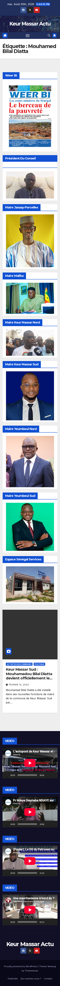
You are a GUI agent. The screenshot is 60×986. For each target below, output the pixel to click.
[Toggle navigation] (27, 35)
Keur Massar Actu (30, 24)
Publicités (13, 978)
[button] (49, 35)
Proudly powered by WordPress (21, 966)
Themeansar (31, 970)
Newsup (52, 966)
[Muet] (48, 775)
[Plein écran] (53, 775)
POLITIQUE (39, 664)
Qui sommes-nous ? (30, 978)
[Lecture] (6, 775)
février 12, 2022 (19, 684)
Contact (48, 978)
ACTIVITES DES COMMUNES (19, 664)
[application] (30, 763)
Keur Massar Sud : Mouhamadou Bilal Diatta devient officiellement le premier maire (29, 676)
